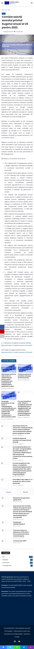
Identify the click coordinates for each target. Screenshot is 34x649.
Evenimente (6, 563)
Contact (17, 637)
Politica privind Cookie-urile (22, 631)
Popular (8, 492)
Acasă (5, 10)
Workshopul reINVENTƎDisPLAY (19, 523)
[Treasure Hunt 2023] (7, 543)
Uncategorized (7, 565)
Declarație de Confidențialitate (13, 634)
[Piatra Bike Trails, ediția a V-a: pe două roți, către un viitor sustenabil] (6, 482)
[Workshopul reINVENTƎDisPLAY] (7, 524)
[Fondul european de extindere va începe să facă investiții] (25, 368)
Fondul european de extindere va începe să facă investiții (24, 376)
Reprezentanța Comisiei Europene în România (16, 352)
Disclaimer (27, 634)
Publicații (5, 560)
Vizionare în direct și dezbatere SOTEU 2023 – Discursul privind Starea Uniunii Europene (21, 533)
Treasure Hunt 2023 (19, 541)
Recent (25, 492)
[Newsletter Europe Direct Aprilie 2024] (7, 500)
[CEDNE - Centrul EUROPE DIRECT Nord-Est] (12, 3)
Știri (9, 10)
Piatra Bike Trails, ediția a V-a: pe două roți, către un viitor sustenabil (23, 481)
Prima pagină (8, 631)
